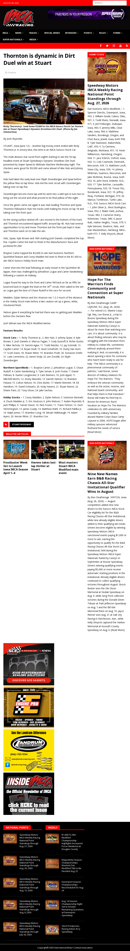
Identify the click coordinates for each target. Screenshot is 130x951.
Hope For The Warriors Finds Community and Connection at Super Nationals (105, 288)
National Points (17, 827)
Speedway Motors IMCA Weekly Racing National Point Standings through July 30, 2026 (29, 929)
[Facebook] (101, 46)
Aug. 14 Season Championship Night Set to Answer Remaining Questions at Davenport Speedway (73, 908)
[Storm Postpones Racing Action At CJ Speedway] (52, 930)
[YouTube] (120, 46)
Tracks (33, 32)
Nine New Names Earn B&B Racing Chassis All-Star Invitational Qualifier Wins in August (106, 483)
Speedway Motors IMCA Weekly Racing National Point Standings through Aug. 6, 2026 (29, 907)
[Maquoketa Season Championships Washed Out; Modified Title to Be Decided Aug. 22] (52, 863)
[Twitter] (107, 46)
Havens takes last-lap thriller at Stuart (44, 466)
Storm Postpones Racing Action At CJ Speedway (71, 928)
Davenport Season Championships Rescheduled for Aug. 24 (73, 886)
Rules (102, 32)
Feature (12, 72)
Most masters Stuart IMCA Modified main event (68, 468)
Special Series (52, 32)
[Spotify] (127, 46)
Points (88, 32)
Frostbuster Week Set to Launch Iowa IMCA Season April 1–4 (15, 468)
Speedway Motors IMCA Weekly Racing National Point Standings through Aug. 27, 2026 (105, 94)
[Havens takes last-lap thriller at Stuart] (44, 449)
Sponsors (70, 32)
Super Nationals (12, 39)
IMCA (5, 32)
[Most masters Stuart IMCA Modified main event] (71, 449)
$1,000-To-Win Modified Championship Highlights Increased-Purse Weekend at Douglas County (72, 841)
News (18, 32)
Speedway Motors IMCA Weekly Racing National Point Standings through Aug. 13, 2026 (29, 884)
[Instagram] (114, 46)
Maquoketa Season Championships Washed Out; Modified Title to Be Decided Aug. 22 (72, 865)
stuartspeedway (21, 424)
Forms (116, 32)
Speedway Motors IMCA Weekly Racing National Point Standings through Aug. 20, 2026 (29, 862)
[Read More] (94, 432)
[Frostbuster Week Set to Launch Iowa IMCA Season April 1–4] (16, 449)
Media (32, 39)
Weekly (52, 827)
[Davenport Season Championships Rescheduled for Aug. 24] (52, 885)
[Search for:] (110, 2)
